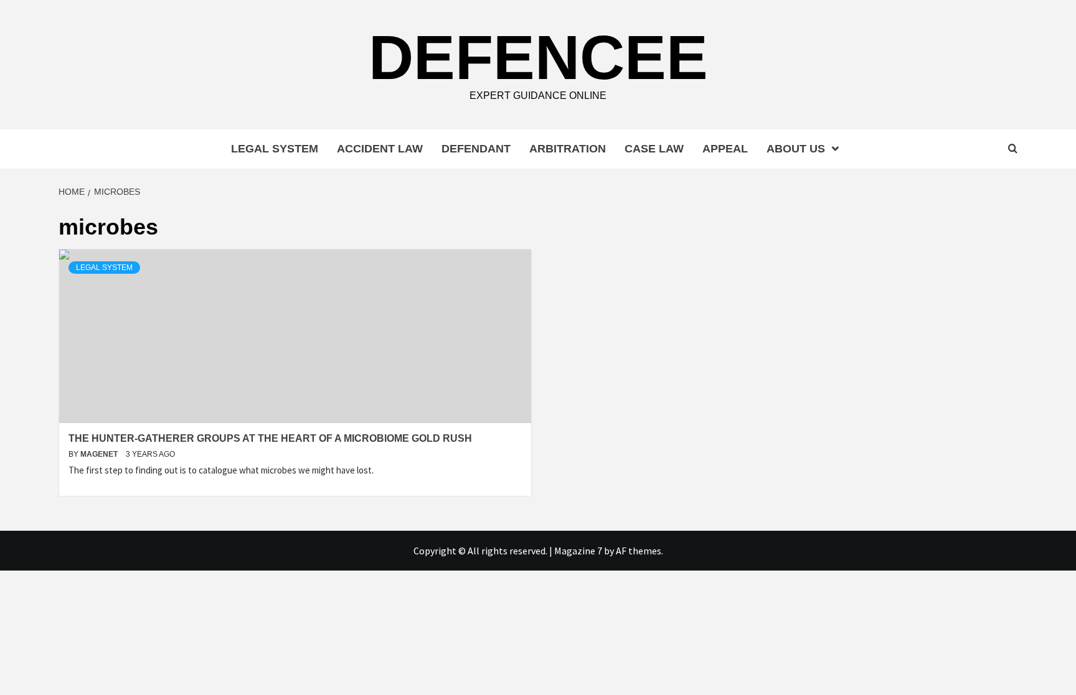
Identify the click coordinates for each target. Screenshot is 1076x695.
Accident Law (380, 148)
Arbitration (567, 148)
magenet (100, 454)
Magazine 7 (578, 550)
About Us (796, 148)
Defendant (476, 148)
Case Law (654, 148)
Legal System (274, 148)
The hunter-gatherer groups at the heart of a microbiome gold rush (270, 438)
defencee (538, 57)
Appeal (725, 148)
